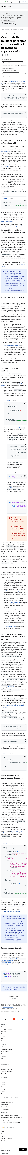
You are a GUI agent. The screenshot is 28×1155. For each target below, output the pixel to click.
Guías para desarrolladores (7, 1102)
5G (2, 1058)
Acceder (24, 1)
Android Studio (6, 6)
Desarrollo (13, 29)
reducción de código (11, 626)
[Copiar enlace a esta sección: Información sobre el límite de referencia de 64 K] (17, 143)
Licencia (9, 1146)
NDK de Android (5, 1109)
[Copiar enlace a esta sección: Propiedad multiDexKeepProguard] (25, 696)
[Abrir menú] (2, 1)
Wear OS (3, 1067)
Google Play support (5, 1120)
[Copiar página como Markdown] (7, 55)
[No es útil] (14, 34)
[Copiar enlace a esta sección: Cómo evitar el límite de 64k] (2, 300)
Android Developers (5, 29)
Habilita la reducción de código (12, 345)
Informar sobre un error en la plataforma (10, 1115)
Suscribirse (24, 1149)
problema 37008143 (15, 602)
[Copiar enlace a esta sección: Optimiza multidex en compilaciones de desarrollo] (2, 780)
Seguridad (3, 1031)
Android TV (3, 1073)
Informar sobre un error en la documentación (11, 1117)
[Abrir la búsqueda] (17, 2)
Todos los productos (6, 1140)
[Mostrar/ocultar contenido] (10, 59)
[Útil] (12, 34)
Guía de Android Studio (6, 1100)
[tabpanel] (14, 204)
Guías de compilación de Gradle (10, 31)
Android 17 (3, 1080)
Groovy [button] (5, 198)
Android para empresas (6, 1029)
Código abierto (4, 1033)
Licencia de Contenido (8, 1007)
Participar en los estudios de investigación (10, 1122)
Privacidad (3, 1056)
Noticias (3, 1036)
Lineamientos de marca (18, 1146)
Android (3, 1027)
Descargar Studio (5, 1107)
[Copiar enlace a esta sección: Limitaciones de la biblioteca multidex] (2, 569)
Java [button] (16, 472)
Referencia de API (5, 1104)
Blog (2, 1038)
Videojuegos (4, 1047)
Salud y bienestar (5, 1051)
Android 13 (3, 1089)
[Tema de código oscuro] (26, 94)
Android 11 (3, 1093)
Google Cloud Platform (6, 1138)
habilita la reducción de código (12, 591)
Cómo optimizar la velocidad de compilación (12, 906)
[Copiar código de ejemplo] (26, 201)
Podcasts (3, 1040)
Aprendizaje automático (6, 1049)
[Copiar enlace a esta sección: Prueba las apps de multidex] (2, 950)
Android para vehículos (6, 1071)
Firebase (3, 1136)
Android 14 (3, 1087)
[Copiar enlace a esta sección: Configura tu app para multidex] (9, 371)
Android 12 (3, 1091)
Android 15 (3, 1084)
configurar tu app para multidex (16, 226)
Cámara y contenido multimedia (8, 1053)
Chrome (3, 1133)
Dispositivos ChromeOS (6, 1069)
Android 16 (3, 1082)
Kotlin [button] (11, 198)
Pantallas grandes (5, 1064)
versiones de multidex (6, 221)
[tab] (5, 198)
